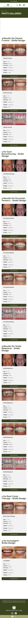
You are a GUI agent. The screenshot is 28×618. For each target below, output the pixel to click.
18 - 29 (7, 61)
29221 (9, 141)
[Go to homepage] (8, 5)
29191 (9, 107)
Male (9, 179)
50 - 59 (7, 177)
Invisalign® (13, 540)
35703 (9, 575)
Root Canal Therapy (10, 497)
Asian (10, 567)
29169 (9, 72)
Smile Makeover (11, 347)
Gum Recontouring (9, 152)
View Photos (14, 76)
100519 (9, 188)
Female (9, 63)
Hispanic (11, 65)
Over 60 (8, 130)
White (10, 99)
